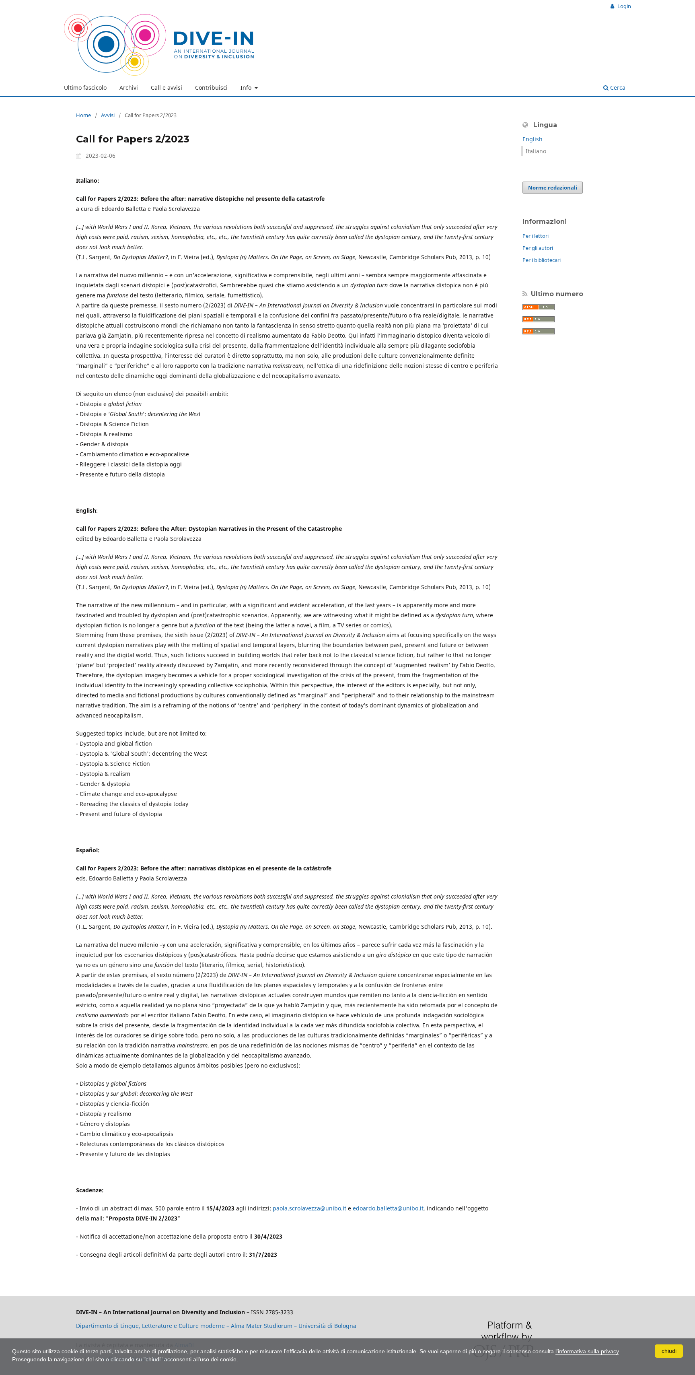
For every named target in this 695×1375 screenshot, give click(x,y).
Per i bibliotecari (541, 260)
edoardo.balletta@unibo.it (388, 1208)
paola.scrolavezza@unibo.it (309, 1208)
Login (623, 6)
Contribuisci (211, 87)
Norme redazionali (552, 187)
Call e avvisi (166, 87)
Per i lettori (535, 235)
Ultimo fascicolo (85, 87)
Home (83, 115)
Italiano (536, 151)
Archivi (128, 87)
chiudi (669, 1351)
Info (247, 87)
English (532, 139)
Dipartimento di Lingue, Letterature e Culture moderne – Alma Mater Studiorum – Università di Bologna (216, 1326)
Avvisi (108, 115)
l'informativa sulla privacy (587, 1351)
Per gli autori (537, 247)
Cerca (617, 87)
